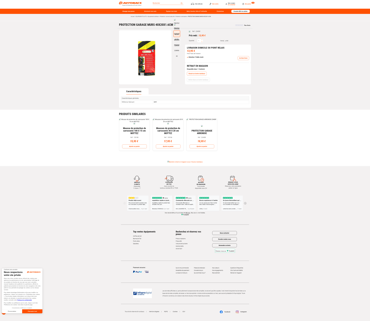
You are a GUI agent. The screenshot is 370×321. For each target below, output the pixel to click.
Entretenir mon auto (150, 11)
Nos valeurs (215, 268)
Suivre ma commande (182, 268)
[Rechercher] (182, 3)
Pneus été (179, 241)
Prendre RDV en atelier (241, 11)
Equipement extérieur (153, 16)
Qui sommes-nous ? (200, 273)
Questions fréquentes (236, 268)
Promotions (220, 11)
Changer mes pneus (128, 11)
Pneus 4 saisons (180, 238)
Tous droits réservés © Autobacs (134, 311)
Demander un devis (224, 245)
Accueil (133, 16)
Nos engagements (217, 270)
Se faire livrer (243, 58)
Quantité (191, 40)
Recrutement (216, 273)
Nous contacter (224, 233)
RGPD (166, 311)
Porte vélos (136, 241)
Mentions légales (154, 311)
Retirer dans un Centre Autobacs (198, 80)
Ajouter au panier (134, 146)
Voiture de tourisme (181, 243)
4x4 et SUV (179, 248)
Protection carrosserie (181, 16)
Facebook (227, 312)
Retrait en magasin (236, 273)
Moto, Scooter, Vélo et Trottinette (197, 11)
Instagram (243, 312)
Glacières (136, 243)
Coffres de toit (137, 236)
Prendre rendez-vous (224, 239)
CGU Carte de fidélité (236, 270)
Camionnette (179, 246)
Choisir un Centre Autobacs (196, 73)
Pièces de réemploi (199, 268)
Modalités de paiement (182, 270)
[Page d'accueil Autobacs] (130, 3)
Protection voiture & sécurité (167, 16)
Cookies (175, 311)
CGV (183, 311)
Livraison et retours (181, 273)
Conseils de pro (198, 270)
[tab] (134, 91)
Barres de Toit (137, 238)
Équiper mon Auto (171, 11)
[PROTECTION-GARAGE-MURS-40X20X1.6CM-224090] (145, 57)
